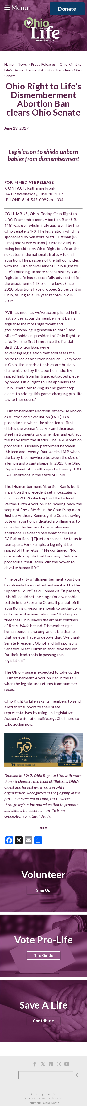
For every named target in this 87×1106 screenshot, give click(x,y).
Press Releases (43, 64)
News (22, 64)
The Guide (43, 955)
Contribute (43, 1020)
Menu (19, 8)
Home (9, 64)
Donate (67, 9)
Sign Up (43, 890)
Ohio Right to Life (42, 30)
